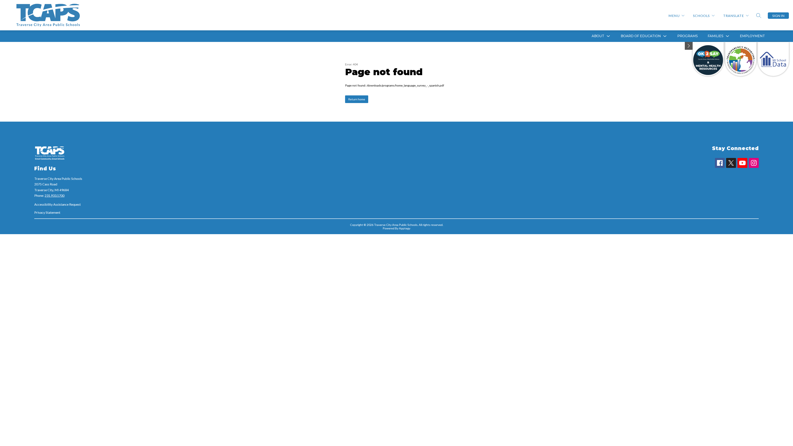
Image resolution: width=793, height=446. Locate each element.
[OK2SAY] (708, 59)
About (598, 36)
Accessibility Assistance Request (57, 204)
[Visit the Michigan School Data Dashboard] (773, 59)
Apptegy (404, 228)
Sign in (778, 16)
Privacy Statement (47, 212)
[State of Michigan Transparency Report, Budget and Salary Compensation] (740, 59)
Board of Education (641, 36)
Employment (752, 36)
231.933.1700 (54, 195)
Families (715, 36)
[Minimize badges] (689, 46)
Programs (687, 36)
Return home (356, 99)
